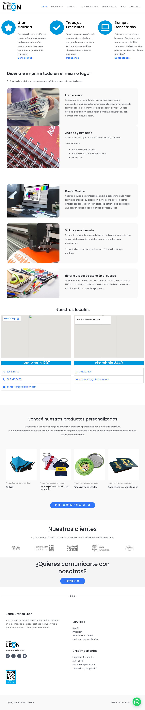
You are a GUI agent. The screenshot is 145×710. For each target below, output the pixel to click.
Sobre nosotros (89, 6)
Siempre (125, 24)
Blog (123, 6)
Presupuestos (109, 6)
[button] (137, 701)
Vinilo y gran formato (79, 230)
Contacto (135, 6)
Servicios (55, 6)
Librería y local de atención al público (90, 276)
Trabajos (75, 24)
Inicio (44, 6)
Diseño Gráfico (75, 191)
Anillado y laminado (78, 133)
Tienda (70, 6)
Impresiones (73, 95)
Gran (25, 24)
